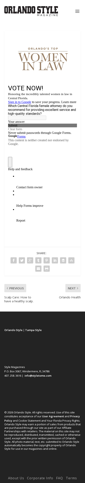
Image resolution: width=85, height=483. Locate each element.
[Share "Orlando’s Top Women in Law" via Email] (38, 268)
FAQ (59, 478)
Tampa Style (33, 330)
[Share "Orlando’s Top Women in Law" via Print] (46, 268)
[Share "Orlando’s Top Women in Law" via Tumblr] (38, 260)
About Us (16, 478)
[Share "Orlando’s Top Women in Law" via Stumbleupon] (71, 260)
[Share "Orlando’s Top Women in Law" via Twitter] (22, 260)
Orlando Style (13, 330)
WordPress (70, 472)
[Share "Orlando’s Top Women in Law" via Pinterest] (46, 260)
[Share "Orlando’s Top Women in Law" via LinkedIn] (55, 260)
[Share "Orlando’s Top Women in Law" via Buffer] (63, 260)
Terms (71, 478)
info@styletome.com (38, 375)
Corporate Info (40, 478)
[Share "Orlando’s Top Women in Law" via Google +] (30, 260)
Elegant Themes (34, 472)
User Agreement (53, 416)
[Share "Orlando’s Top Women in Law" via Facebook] (13, 260)
